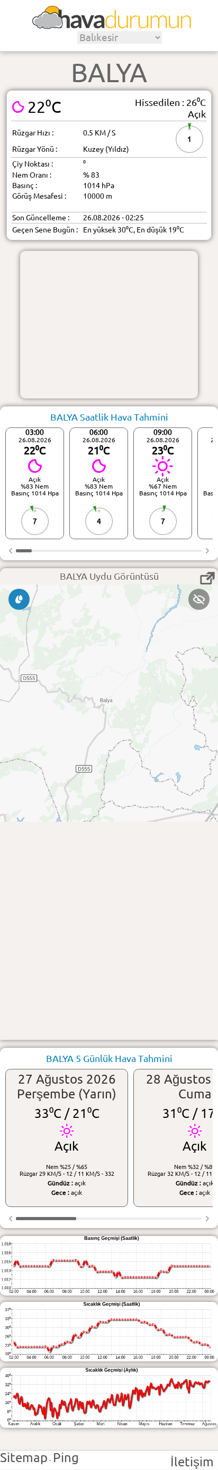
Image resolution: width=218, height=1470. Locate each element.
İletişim (192, 1462)
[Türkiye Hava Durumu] (111, 25)
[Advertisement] (109, 324)
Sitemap (24, 1457)
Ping (66, 1457)
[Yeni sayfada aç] (207, 578)
